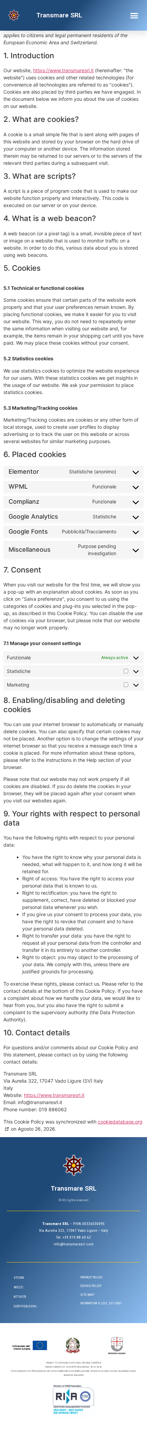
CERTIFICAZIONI (25, 1306)
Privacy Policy (91, 1277)
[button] (134, 15)
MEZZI (18, 1287)
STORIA (19, 1277)
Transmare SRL (59, 15)
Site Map (87, 1295)
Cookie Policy (91, 1286)
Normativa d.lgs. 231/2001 (101, 1303)
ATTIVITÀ (20, 1297)
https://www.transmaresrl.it (63, 70)
